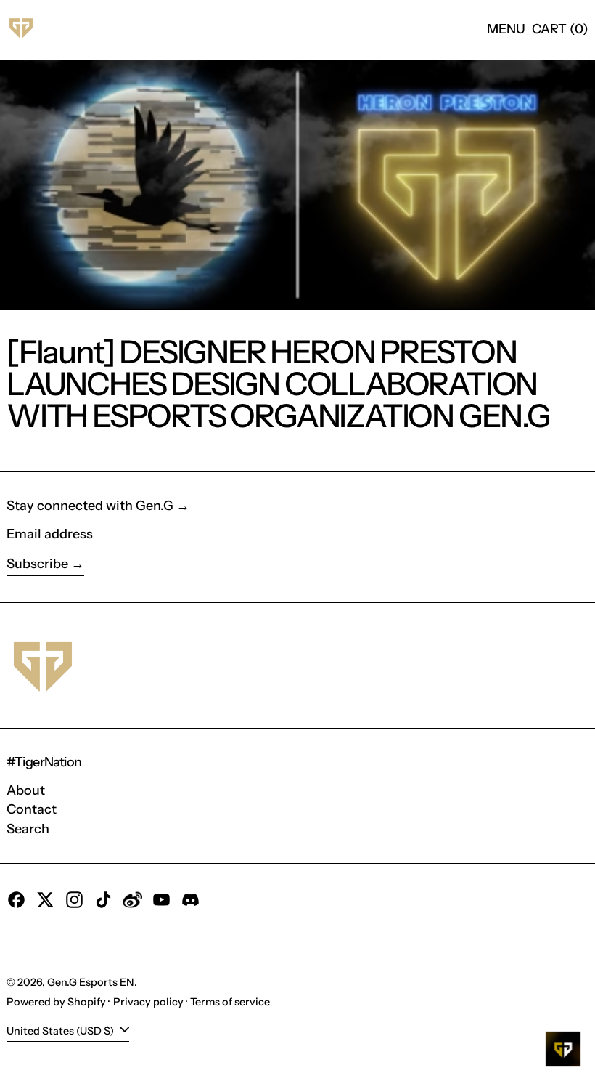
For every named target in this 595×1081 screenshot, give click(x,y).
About (26, 790)
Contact (32, 809)
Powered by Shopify (56, 1001)
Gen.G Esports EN (90, 982)
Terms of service (230, 1001)
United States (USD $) (61, 1030)
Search (28, 829)
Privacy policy (148, 1001)
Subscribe (37, 564)
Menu (506, 29)
